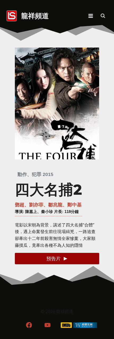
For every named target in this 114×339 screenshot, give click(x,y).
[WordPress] (85, 325)
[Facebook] (29, 325)
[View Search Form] (103, 16)
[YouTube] (48, 325)
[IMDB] (66, 325)
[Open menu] (90, 16)
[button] (57, 258)
